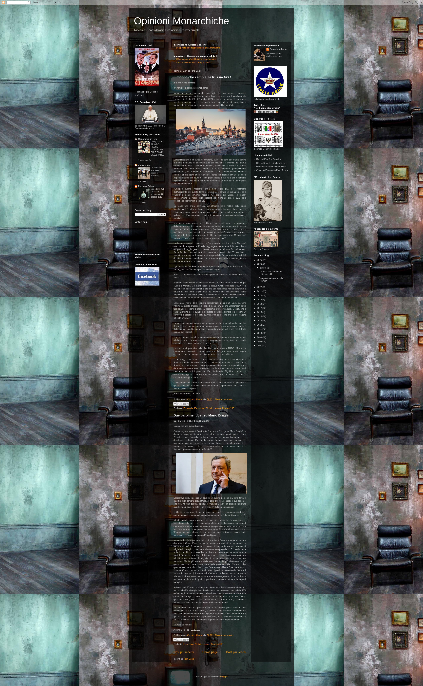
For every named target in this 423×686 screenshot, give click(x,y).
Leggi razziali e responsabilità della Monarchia (198, 48)
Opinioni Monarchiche (181, 20)
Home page (210, 652)
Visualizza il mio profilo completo (274, 54)
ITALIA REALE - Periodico (268, 159)
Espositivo (199, 408)
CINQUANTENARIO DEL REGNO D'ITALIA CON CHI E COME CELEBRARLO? (151, 150)
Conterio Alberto (278, 49)
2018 (259, 304)
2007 (259, 345)
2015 (259, 312)
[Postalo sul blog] (178, 404)
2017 (259, 308)
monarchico (144, 165)
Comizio (141, 95)
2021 (259, 291)
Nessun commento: (224, 399)
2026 (259, 260)
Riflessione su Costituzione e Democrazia (196, 59)
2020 (259, 295)
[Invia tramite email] (175, 404)
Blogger (223, 676)
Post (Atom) (189, 659)
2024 (259, 264)
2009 (259, 337)
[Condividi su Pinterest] (187, 404)
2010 (259, 333)
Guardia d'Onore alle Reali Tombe (272, 170)
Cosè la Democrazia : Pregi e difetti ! (194, 62)
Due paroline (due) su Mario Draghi (201, 415)
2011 (259, 329)
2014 (259, 316)
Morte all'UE (228, 408)
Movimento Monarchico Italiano (271, 166)
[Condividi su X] (181, 404)
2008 (259, 341)
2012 (259, 325)
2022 (259, 287)
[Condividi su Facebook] (184, 404)
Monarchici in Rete (147, 139)
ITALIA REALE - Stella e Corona (271, 163)
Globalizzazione (213, 408)
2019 (259, 299)
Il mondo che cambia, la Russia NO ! (202, 77)
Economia (188, 408)
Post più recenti (183, 652)
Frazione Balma (146, 186)
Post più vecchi (236, 652)
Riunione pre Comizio (147, 92)
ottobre (263, 268)
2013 (259, 320)
